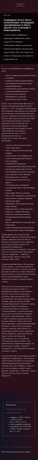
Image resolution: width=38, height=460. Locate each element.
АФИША (20, 4)
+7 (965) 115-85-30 (16, 420)
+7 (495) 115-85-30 (23, 417)
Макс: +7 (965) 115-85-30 (18, 422)
